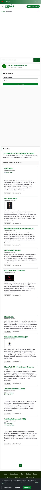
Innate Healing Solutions (12, 250)
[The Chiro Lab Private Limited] (20, 396)
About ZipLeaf (14, 474)
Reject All (17, 487)
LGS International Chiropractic (14, 270)
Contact (28, 474)
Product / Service (7, 77)
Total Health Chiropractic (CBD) (15, 419)
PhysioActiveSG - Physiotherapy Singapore (19, 367)
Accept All (27, 487)
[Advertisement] (20, 35)
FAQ (22, 474)
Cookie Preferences (28, 477)
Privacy (9, 477)
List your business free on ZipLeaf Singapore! (18, 153)
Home (3, 11)
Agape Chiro (8, 168)
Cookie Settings (7, 487)
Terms (35, 474)
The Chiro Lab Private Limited (14, 389)
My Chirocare (9, 317)
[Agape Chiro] (20, 175)
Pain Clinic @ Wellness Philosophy (16, 337)
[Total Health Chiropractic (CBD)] (20, 426)
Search (37, 60)
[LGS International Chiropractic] (20, 277)
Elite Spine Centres (10, 198)
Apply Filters (20, 84)
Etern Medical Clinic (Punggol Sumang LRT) (19, 229)
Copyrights (17, 477)
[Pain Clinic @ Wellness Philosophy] (20, 344)
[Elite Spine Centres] (20, 205)
